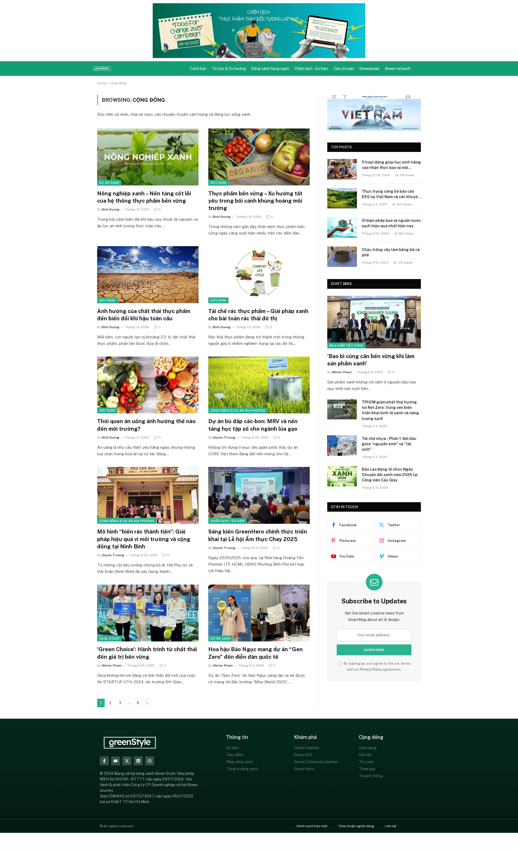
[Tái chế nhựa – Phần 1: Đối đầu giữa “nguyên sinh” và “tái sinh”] (342, 445)
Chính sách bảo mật (312, 826)
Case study (109, 638)
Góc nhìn (218, 182)
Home (102, 83)
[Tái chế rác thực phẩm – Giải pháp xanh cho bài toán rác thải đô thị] (259, 274)
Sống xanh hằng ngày (270, 68)
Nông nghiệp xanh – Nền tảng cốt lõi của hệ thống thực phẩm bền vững (144, 197)
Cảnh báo (198, 68)
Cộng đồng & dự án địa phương (237, 410)
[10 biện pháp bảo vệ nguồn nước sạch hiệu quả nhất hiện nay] (342, 227)
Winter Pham (112, 665)
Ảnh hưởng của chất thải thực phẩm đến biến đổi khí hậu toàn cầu (143, 315)
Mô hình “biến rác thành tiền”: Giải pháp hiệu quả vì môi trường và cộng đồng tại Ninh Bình (143, 538)
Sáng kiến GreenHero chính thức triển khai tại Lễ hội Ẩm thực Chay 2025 (257, 535)
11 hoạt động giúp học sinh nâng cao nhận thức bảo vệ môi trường (391, 165)
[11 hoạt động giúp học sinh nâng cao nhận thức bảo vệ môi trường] (342, 169)
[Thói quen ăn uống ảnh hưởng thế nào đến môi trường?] (148, 385)
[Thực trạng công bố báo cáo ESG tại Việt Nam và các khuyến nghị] (342, 198)
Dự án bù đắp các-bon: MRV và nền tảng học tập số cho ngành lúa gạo (253, 425)
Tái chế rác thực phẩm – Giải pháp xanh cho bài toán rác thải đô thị (258, 315)
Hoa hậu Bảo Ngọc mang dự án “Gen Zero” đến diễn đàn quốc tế (255, 653)
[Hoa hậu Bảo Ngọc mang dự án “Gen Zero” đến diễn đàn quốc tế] (259, 613)
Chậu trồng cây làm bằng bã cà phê (391, 252)
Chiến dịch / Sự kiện (227, 520)
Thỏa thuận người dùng (356, 826)
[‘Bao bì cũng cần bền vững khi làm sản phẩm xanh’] (374, 322)
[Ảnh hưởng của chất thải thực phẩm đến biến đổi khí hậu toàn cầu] (148, 274)
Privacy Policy (371, 669)
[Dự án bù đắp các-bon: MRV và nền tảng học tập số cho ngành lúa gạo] (259, 385)
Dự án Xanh (109, 182)
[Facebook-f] (104, 760)
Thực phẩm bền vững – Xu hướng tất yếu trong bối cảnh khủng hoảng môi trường (255, 200)
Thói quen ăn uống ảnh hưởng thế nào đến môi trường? (146, 425)
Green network (398, 68)
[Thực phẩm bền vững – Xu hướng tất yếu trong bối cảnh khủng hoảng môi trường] (259, 157)
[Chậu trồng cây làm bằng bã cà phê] (342, 256)
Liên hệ (390, 826)
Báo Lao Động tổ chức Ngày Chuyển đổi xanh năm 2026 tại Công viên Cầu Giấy (390, 474)
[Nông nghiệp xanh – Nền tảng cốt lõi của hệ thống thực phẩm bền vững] (148, 157)
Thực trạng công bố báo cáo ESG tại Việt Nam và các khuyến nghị (391, 194)
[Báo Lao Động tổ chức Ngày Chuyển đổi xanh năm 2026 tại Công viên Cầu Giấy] (342, 476)
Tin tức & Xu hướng (229, 68)
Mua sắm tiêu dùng (346, 345)
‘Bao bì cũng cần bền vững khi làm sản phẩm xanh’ (370, 360)
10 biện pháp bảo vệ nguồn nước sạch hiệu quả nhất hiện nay (391, 223)
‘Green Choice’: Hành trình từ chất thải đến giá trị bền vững (147, 653)
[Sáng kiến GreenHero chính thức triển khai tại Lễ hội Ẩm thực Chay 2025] (259, 495)
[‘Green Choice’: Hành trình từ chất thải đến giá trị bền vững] (148, 613)
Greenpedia (369, 68)
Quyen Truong (224, 437)
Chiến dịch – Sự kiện (311, 68)
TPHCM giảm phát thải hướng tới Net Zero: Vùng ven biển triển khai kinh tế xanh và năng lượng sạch (390, 410)
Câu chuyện (343, 68)
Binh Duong (110, 209)
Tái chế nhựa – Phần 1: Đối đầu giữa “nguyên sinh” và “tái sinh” (389, 443)
